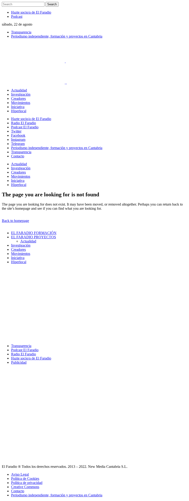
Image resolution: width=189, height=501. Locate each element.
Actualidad (28, 241)
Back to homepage (15, 221)
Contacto (17, 491)
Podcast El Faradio (24, 350)
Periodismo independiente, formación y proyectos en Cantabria (56, 36)
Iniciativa (17, 258)
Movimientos (20, 254)
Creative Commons (25, 487)
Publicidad (19, 362)
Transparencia (21, 32)
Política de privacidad (26, 483)
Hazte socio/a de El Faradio (31, 12)
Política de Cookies (25, 478)
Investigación (20, 245)
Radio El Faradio (23, 354)
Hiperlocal (18, 262)
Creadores (18, 249)
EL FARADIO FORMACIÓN (33, 233)
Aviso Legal (20, 474)
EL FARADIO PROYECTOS (33, 237)
